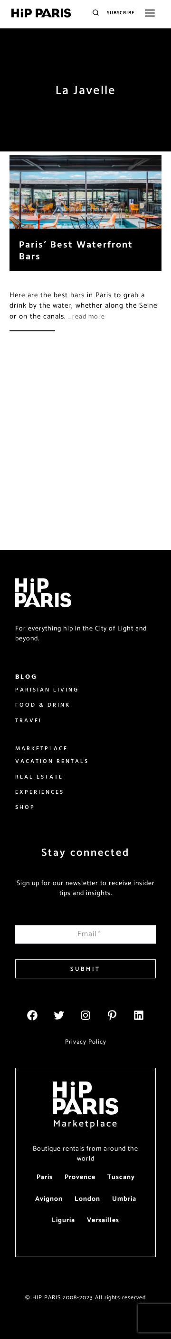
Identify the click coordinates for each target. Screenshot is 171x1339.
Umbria (124, 1199)
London (87, 1199)
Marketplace (85, 1124)
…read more (86, 317)
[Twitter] (59, 1015)
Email (89, 934)
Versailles (103, 1220)
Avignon (49, 1199)
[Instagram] (85, 1015)
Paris (45, 1177)
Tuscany (121, 1177)
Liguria (63, 1220)
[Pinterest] (112, 1015)
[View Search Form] (95, 13)
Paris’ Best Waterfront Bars (76, 250)
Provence (80, 1177)
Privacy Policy (85, 1042)
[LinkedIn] (139, 1015)
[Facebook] (32, 1015)
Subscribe (121, 13)
